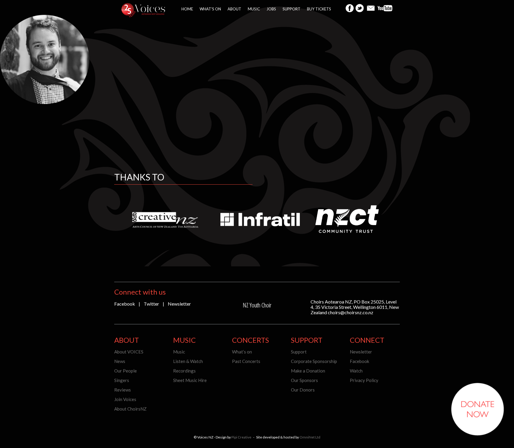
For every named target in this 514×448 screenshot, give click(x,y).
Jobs (271, 9)
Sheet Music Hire (190, 380)
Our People (125, 370)
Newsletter (179, 303)
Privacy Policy (364, 380)
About (234, 9)
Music (254, 9)
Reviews (122, 389)
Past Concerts (246, 361)
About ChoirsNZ (130, 408)
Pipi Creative (241, 437)
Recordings (184, 370)
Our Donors (303, 389)
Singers (121, 380)
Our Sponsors (304, 380)
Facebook (124, 303)
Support (291, 9)
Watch (356, 370)
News (119, 361)
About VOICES (128, 351)
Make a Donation (308, 370)
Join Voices (125, 399)
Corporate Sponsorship (314, 361)
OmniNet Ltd (310, 437)
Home (187, 9)
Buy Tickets (319, 9)
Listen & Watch (188, 361)
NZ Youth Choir (257, 305)
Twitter (151, 303)
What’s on (210, 9)
